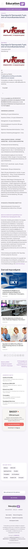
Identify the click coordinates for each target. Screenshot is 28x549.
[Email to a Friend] (15, 355)
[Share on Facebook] (7, 355)
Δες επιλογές (14, 497)
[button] (2, 4)
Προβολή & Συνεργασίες (17, 517)
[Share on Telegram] (23, 355)
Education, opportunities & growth (14, 9)
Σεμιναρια (3, 13)
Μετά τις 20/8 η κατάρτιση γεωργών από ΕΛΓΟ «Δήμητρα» (7, 363)
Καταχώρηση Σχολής (14, 520)
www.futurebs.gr (20, 263)
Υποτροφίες (6, 474)
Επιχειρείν (21, 477)
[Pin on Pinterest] (18, 355)
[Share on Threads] (12, 355)
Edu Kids (6, 477)
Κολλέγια (6, 467)
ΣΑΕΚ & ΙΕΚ (12, 467)
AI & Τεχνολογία (15, 474)
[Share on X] (10, 355)
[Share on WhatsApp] (5, 355)
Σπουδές (16, 471)
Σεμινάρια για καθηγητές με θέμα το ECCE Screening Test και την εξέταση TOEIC (12, 345)
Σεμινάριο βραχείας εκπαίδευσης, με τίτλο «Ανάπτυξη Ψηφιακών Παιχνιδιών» (13, 318)
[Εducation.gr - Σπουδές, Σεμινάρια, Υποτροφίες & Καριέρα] (15, 4)
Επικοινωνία (8, 517)
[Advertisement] (14, 447)
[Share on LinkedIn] (20, 355)
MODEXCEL (16, 535)
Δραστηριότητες (7, 471)
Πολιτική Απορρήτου (17, 515)
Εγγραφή (5, 88)
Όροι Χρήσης (9, 515)
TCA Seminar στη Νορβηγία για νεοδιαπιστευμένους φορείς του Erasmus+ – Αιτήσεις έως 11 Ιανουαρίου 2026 (13, 293)
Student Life (13, 477)
